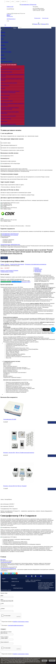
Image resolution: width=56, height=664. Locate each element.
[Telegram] (7, 573)
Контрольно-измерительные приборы (8, 124)
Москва (8, 15)
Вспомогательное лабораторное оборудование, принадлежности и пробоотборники (10, 92)
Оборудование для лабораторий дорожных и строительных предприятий (10, 108)
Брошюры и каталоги (31, 581)
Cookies (40, 585)
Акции (2, 55)
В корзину (10, 270)
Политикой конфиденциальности (46, 587)
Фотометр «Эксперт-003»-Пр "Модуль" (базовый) (14, 485)
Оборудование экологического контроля (9, 82)
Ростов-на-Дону (10, 16)
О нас (2, 38)
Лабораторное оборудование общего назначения (10, 69)
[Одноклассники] (3, 573)
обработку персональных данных (21, 621)
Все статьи (3, 559)
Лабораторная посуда (5, 85)
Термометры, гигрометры (6, 118)
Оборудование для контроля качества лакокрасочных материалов (11, 79)
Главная (3, 32)
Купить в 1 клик (4, 270)
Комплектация (37, 270)
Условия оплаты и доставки (7, 271)
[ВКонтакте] (1, 573)
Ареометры (3, 88)
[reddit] (16, 573)
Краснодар (9, 14)
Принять (44, 660)
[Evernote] (15, 573)
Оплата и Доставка (6, 51)
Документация (37, 271)
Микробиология (4, 121)
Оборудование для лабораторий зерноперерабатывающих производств (12, 75)
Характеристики (38, 269)
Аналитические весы (5, 244)
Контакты (3, 48)
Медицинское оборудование (6, 71)
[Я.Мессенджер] (5, 573)
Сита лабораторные (4, 98)
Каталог (3, 35)
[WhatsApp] (9, 573)
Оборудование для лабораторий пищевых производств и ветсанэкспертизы (12, 104)
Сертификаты (4, 42)
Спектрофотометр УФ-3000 (9, 419)
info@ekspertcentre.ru (11, 18)
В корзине (15, 270)
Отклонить (52, 660)
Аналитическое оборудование (7, 100)
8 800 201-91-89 (10, 6)
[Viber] (11, 573)
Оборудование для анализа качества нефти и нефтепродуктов (10, 112)
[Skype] (13, 573)
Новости (3, 58)
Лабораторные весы (15, 244)
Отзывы (3, 45)
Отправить (3, 629)
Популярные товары (6, 61)
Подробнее (4, 257)
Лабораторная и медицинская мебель (8, 115)
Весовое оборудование (5, 95)
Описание (36, 267)
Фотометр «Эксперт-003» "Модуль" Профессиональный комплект (18, 452)
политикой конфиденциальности (15, 625)
